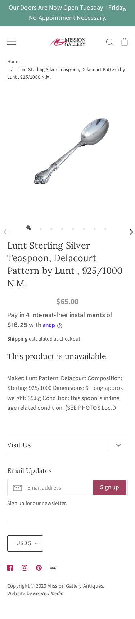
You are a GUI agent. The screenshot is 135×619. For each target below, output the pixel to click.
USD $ (23, 543)
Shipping (17, 339)
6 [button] (82, 227)
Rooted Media (48, 593)
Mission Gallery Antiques (75, 586)
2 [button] (39, 227)
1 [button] (28, 227)
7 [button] (93, 227)
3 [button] (49, 227)
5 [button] (71, 227)
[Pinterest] (39, 568)
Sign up (109, 487)
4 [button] (60, 227)
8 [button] (103, 227)
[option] (67, 152)
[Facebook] (10, 568)
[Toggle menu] (11, 41)
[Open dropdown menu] (118, 445)
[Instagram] (24, 568)
